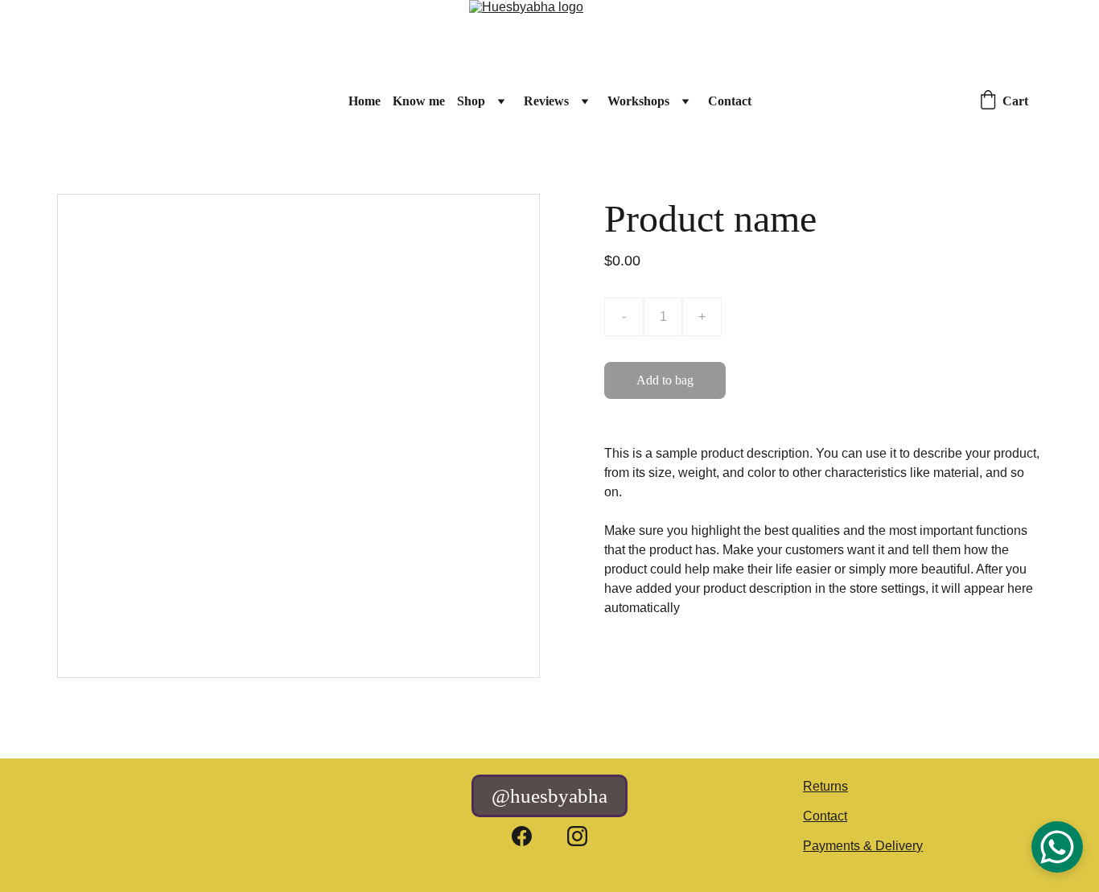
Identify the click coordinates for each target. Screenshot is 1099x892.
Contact (729, 101)
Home (364, 101)
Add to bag (665, 380)
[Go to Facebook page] (522, 836)
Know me (419, 101)
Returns (825, 786)
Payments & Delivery (863, 846)
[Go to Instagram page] (577, 836)
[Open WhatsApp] (1057, 847)
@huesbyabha (549, 796)
